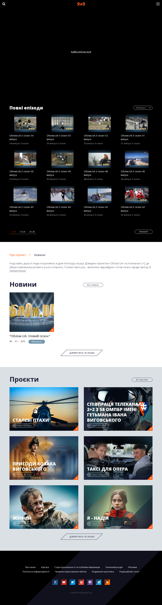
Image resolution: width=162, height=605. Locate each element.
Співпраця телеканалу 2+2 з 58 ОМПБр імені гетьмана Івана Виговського (116, 412)
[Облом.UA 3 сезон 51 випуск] (137, 123)
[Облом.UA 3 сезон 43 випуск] (99, 195)
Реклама (132, 567)
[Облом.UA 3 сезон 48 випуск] (99, 159)
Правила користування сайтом (70, 571)
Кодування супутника (103, 571)
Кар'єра (45, 567)
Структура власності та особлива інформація (77, 567)
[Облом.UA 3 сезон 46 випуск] (137, 159)
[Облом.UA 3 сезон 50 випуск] (25, 159)
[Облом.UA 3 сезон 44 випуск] (62, 195)
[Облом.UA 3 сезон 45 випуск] (25, 195)
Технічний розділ (114, 567)
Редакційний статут (129, 571)
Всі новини (93, 285)
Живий (22, 518)
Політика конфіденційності (36, 571)
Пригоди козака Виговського (34, 466)
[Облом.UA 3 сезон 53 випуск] (62, 123)
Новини (39, 255)
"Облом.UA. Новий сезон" (29, 336)
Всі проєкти (142, 379)
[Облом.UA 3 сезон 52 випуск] (99, 123)
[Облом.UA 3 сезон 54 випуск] (25, 123)
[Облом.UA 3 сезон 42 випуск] (137, 195)
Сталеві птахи (31, 420)
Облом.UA (37, 341)
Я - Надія (98, 518)
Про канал (30, 567)
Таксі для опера (107, 469)
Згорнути (143, 232)
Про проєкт (17, 255)
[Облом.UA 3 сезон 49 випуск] (62, 159)
